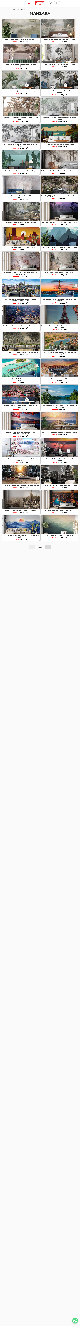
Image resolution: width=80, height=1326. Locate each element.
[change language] (29, 3)
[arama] (51, 3)
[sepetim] (57, 3)
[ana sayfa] (40, 4)
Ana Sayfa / (12, 9)
